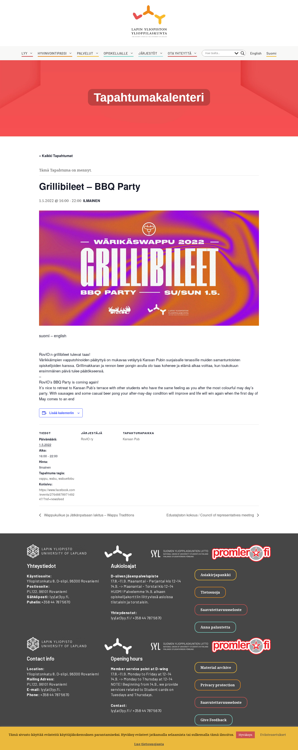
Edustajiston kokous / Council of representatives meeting (210, 514)
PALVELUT (85, 53)
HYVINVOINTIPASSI (52, 53)
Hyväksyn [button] (245, 735)
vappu (43, 478)
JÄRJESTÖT (147, 53)
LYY (24, 53)
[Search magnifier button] (243, 53)
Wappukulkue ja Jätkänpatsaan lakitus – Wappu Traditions (88, 514)
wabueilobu (66, 478)
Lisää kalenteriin (61, 413)
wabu (53, 478)
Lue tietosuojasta (149, 744)
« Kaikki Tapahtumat (56, 155)
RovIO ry (87, 439)
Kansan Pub (131, 439)
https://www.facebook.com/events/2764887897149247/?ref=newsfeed (57, 494)
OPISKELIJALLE (116, 53)
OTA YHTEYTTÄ (179, 53)
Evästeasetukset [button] (273, 734)
